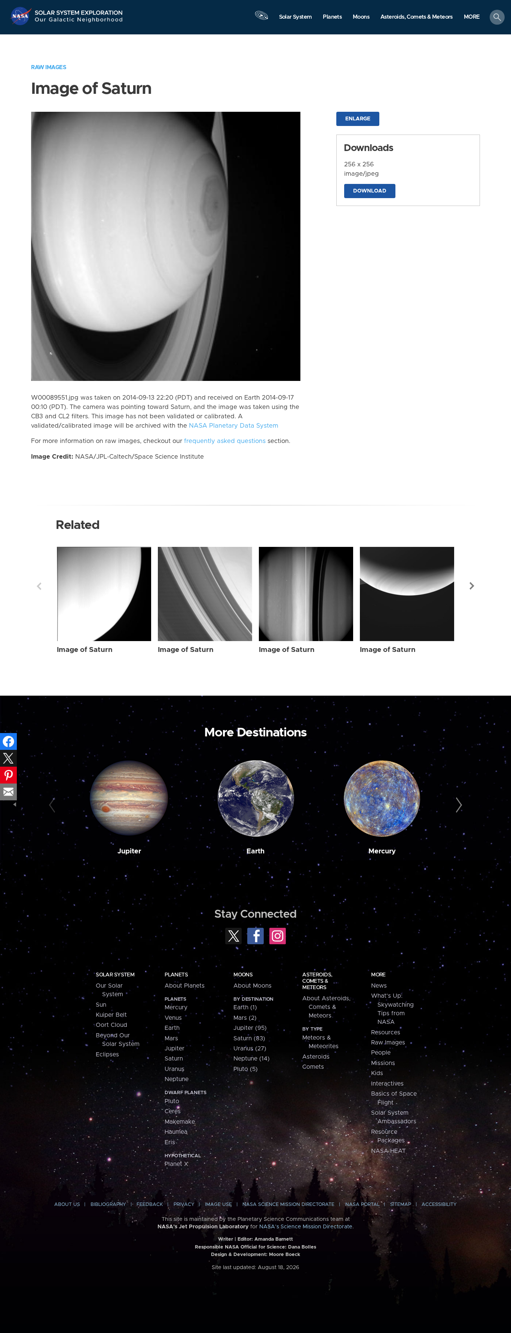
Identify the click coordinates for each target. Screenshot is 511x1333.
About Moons (252, 986)
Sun (101, 1005)
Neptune (177, 1079)
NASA (21, 16)
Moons (243, 975)
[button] (472, 17)
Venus (173, 1018)
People (381, 1053)
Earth (255, 851)
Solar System (115, 975)
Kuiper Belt (111, 1015)
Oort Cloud (111, 1025)
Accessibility (439, 1204)
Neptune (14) (251, 1059)
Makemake (180, 1122)
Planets (176, 975)
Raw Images (48, 67)
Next (472, 586)
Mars (171, 1038)
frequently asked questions (225, 441)
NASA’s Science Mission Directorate (305, 1226)
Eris (170, 1142)
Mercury (382, 851)
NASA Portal (362, 1204)
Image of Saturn (85, 649)
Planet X (176, 1164)
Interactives (387, 1084)
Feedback (150, 1204)
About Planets (185, 986)
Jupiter (129, 851)
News (379, 986)
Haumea (176, 1132)
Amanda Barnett (273, 1239)
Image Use (218, 1204)
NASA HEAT (388, 1151)
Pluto (172, 1101)
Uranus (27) (249, 1049)
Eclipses (107, 1055)
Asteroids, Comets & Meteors (317, 981)
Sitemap (400, 1204)
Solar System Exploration (78, 10)
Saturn (174, 1059)
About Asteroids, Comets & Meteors (326, 1007)
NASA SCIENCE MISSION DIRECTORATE (288, 1204)
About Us (67, 1204)
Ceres (173, 1111)
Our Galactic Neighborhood (78, 21)
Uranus (174, 1069)
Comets (313, 1067)
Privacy (184, 1204)
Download (369, 191)
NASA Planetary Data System (233, 426)
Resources (385, 1032)
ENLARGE (357, 118)
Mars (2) (245, 1018)
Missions (383, 1063)
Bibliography (108, 1204)
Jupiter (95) (250, 1028)
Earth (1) (245, 1007)
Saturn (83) (249, 1038)
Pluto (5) (245, 1069)
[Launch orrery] (261, 19)
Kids (377, 1073)
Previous (39, 586)
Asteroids (316, 1057)
